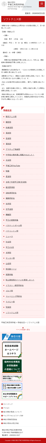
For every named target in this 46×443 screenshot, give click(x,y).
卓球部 (8, 253)
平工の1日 (10, 247)
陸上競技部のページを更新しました (20, 280)
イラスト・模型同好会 (15, 285)
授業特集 (9, 275)
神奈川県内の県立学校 (11, 423)
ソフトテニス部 (12, 313)
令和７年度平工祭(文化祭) (16, 182)
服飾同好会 (10, 198)
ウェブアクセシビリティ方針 (13, 416)
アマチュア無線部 (13, 149)
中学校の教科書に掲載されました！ (20, 155)
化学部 (8, 204)
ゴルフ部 (9, 291)
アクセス (6, 408)
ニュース (9, 236)
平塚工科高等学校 (8, 322)
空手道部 (9, 209)
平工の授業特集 (12, 220)
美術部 (8, 133)
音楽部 (8, 138)
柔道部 (8, 176)
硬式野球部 (10, 187)
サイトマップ (8, 404)
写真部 (8, 307)
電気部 (8, 144)
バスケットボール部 (14, 225)
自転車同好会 (11, 193)
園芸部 (8, 122)
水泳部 (8, 160)
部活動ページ (11, 269)
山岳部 (8, 264)
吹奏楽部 (9, 128)
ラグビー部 (10, 302)
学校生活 (7, 110)
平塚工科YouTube (13, 166)
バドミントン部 (12, 231)
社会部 (8, 242)
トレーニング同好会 (14, 296)
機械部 (8, 215)
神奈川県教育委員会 (10, 419)
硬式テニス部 (11, 117)
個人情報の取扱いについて (12, 412)
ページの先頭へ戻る (23, 330)
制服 (7, 171)
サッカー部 (10, 258)
